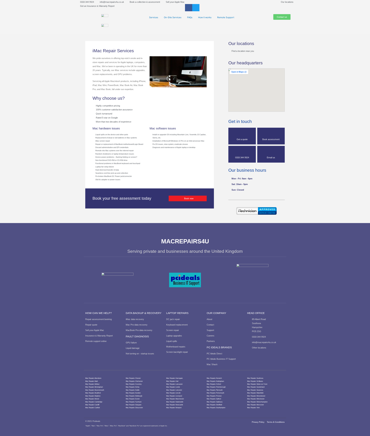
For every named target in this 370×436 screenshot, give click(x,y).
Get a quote (242, 139)
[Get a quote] (242, 133)
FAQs (189, 17)
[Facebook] (188, 7)
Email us (271, 157)
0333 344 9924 (242, 157)
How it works (204, 17)
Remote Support (225, 17)
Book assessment (271, 139)
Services (153, 17)
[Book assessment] (271, 133)
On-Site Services (172, 17)
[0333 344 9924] (242, 151)
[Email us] (271, 151)
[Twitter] (195, 7)
